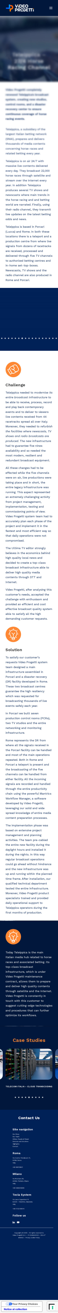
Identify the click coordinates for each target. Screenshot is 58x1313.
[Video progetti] (20, 8)
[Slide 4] (12, 338)
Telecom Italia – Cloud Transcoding (29, 1086)
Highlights (16, 1144)
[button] (51, 8)
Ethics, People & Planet (21, 1139)
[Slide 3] (8, 338)
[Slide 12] (39, 338)
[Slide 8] (25, 338)
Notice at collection (15, 1309)
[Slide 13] (42, 338)
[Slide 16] (53, 338)
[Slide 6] (19, 338)
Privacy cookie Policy (32, 1238)
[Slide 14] (46, 338)
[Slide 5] (15, 338)
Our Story (16, 1134)
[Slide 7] (22, 338)
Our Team (16, 1136)
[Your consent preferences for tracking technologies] (53, 1308)
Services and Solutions (20, 1141)
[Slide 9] (29, 338)
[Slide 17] (56, 338)
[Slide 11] (36, 338)
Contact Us (29, 1118)
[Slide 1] (2, 338)
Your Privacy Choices (25, 1303)
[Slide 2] (5, 338)
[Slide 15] (49, 338)
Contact (15, 1146)
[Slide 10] (32, 338)
